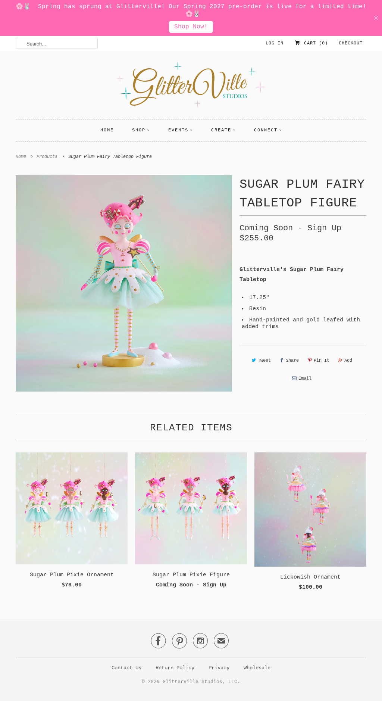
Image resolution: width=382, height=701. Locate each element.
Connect (266, 130)
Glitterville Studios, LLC (200, 682)
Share (292, 360)
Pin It (321, 360)
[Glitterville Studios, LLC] (191, 87)
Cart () (314, 43)
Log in (275, 43)
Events (178, 130)
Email (304, 378)
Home (107, 130)
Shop (138, 130)
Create (221, 130)
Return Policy (175, 668)
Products (47, 156)
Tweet (264, 360)
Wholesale (257, 668)
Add (348, 360)
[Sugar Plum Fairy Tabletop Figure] (124, 283)
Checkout (351, 43)
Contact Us (126, 668)
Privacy (219, 668)
